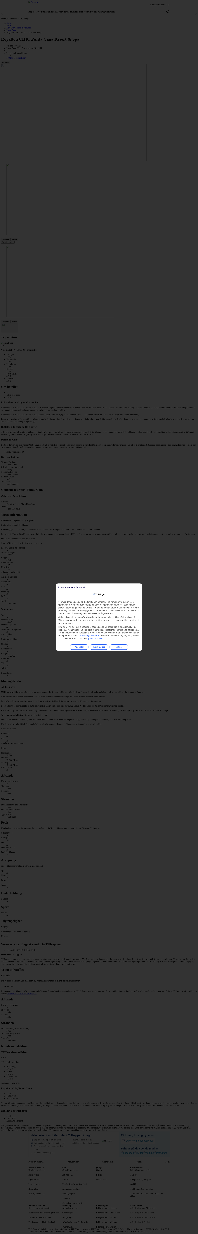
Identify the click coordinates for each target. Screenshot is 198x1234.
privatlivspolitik (95, 638)
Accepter (79, 647)
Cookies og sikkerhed (88, 635)
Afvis (119, 647)
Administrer (99, 647)
